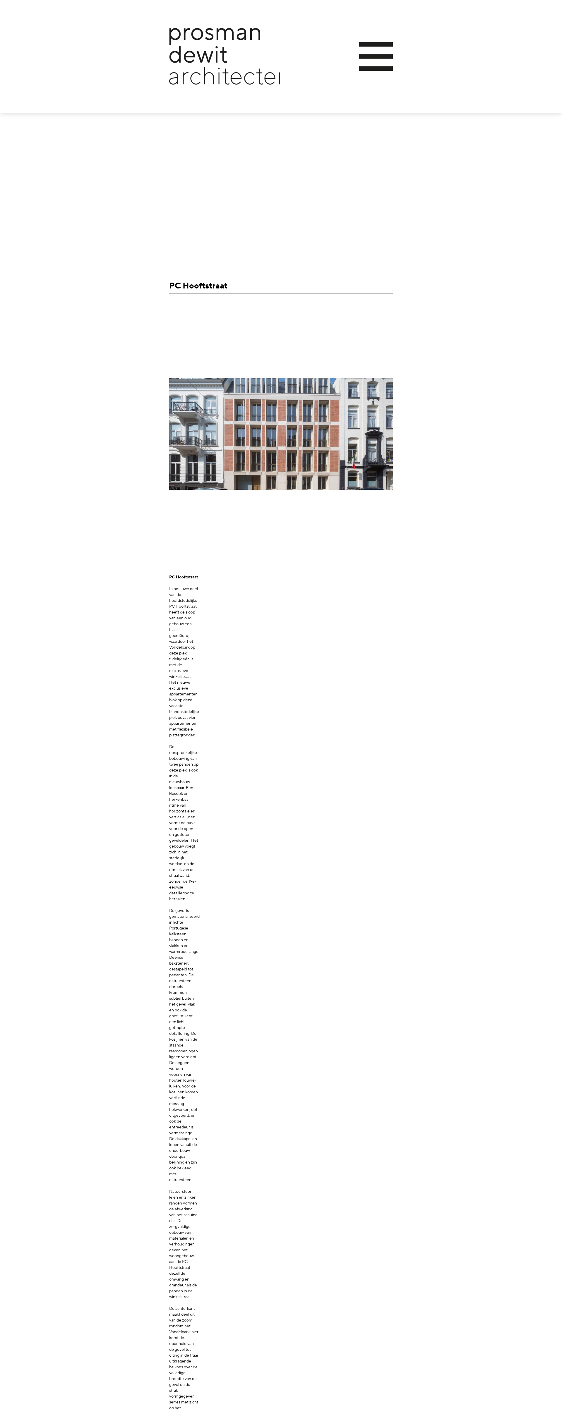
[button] (336, 56)
